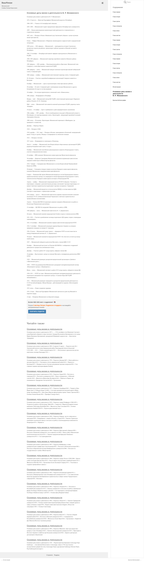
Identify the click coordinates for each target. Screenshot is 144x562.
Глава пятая (116, 31)
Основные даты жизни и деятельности (44, 329)
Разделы (56, 555)
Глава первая (116, 12)
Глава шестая (116, 35)
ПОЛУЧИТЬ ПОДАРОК (37, 311)
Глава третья (116, 21)
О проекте (49, 555)
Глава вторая (116, 16)
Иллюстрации (117, 87)
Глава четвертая (117, 26)
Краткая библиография (119, 100)
